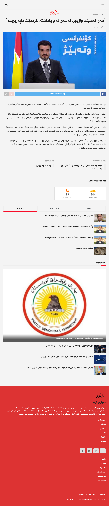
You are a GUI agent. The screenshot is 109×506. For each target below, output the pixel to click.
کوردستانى (102, 420)
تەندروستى (101, 467)
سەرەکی (103, 494)
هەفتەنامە (102, 480)
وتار (104, 432)
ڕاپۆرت (103, 437)
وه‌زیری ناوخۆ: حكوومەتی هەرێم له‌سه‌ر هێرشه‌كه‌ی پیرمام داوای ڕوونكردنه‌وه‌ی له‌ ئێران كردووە (60, 367)
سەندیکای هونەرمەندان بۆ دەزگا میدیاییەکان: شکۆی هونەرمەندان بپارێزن (67, 356)
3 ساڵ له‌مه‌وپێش (100, 27)
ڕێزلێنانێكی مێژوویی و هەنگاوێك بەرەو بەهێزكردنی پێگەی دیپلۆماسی (68, 237)
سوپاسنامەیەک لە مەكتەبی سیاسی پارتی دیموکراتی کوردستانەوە (79, 338)
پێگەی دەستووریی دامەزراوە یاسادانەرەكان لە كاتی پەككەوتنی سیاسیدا (68, 226)
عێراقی (103, 424)
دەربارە (81, 494)
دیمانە (103, 441)
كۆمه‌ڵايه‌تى (101, 472)
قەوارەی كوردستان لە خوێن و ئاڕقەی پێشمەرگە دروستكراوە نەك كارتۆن (67, 215)
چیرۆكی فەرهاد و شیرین (84, 248)
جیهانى (103, 428)
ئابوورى (103, 459)
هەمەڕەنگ (102, 476)
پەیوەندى (92, 494)
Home (103, 14)
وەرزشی (103, 463)
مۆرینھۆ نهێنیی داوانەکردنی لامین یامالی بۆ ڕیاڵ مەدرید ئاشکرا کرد (69, 345)
